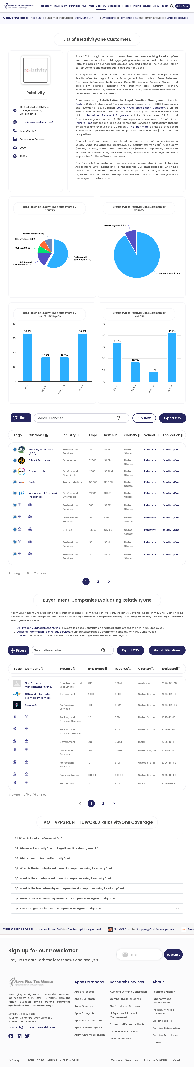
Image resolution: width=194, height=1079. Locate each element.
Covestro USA (37, 471)
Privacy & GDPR (155, 1060)
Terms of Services (124, 1060)
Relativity (150, 449)
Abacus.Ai (23, 635)
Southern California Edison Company (141, 108)
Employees (96, 668)
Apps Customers (84, 999)
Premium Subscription (166, 1028)
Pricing (137, 5)
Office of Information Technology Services (43, 632)
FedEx (78, 104)
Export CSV (172, 418)
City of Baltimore (138, 126)
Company (32, 668)
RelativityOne (170, 449)
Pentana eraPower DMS (39, 929)
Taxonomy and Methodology (162, 1000)
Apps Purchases (84, 991)
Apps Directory (83, 1006)
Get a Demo (182, 6)
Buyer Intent (60, 5)
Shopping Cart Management (148, 929)
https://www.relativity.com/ (36, 122)
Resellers (126, 5)
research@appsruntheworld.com (31, 1027)
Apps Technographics (88, 1027)
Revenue (121, 668)
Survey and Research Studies (128, 1024)
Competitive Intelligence (125, 999)
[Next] (109, 581)
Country (144, 668)
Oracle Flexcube (169, 18)
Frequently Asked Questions (163, 1011)
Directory (101, 5)
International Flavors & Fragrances (107, 115)
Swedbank (101, 18)
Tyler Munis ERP (75, 18)
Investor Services (120, 1038)
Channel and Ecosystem (125, 1031)
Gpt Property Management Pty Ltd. (39, 628)
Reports (45, 5)
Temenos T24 (120, 18)
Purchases (74, 5)
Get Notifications (167, 650)
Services (147, 5)
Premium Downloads (165, 1035)
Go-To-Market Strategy (125, 1006)
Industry (65, 668)
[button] (21, 417)
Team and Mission (164, 991)
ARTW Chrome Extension (89, 1035)
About (156, 5)
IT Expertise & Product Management (123, 1015)
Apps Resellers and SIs (88, 1020)
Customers (88, 5)
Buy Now (144, 418)
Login (165, 5)
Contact (158, 1042)
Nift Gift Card (115, 929)
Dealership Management (76, 929)
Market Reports (162, 1021)
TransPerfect (83, 123)
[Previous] (80, 803)
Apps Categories (85, 1013)
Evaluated (169, 668)
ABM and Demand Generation (128, 991)
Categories (114, 5)
